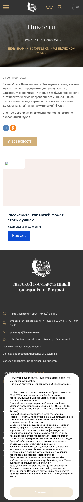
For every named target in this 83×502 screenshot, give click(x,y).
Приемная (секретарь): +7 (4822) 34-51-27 (34, 313)
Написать (19, 235)
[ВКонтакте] (6, 128)
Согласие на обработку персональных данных (30, 353)
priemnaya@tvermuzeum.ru (25, 332)
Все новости (22, 141)
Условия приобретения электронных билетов (30, 360)
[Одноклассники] (13, 128)
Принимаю (41, 492)
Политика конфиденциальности (22, 346)
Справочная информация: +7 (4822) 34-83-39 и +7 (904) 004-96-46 (44, 323)
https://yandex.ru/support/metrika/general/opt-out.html (39, 465)
